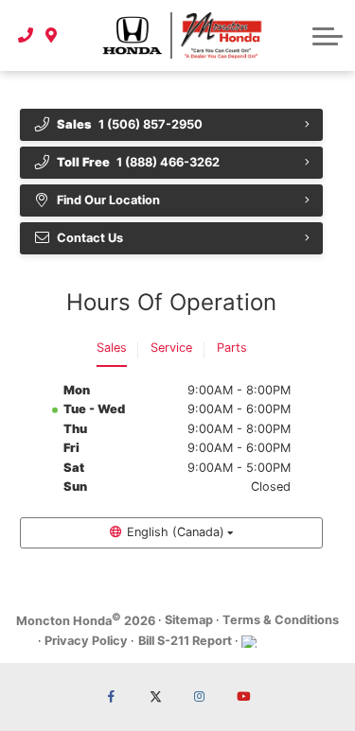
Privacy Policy (86, 641)
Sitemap (189, 620)
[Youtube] (243, 697)
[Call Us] (26, 35)
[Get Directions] (51, 35)
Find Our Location (108, 200)
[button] (327, 36)
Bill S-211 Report (185, 641)
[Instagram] (200, 697)
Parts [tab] (232, 347)
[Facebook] (112, 697)
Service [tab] (171, 347)
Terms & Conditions (280, 620)
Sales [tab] (112, 347)
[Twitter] (155, 697)
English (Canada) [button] (175, 532)
